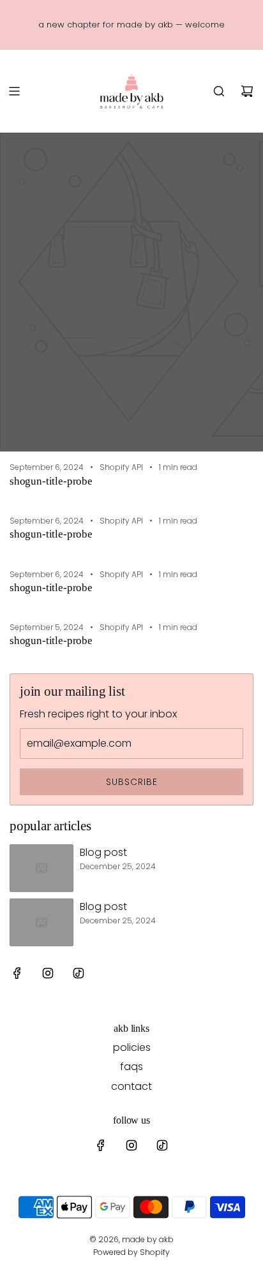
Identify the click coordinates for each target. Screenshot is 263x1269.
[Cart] (247, 91)
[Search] (219, 91)
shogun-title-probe (51, 481)
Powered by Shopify (131, 1252)
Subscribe (132, 781)
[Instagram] (48, 973)
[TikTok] (78, 973)
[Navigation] (14, 91)
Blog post (103, 852)
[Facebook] (17, 973)
